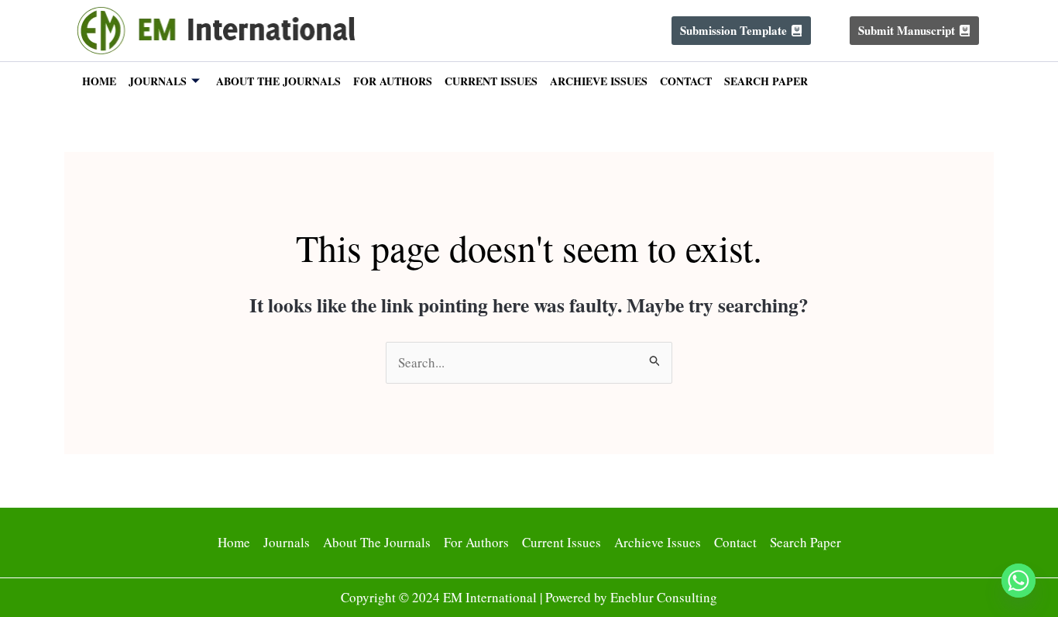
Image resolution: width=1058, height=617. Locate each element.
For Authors (392, 81)
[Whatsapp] (1018, 581)
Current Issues (491, 81)
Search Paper (766, 81)
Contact (686, 81)
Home (99, 81)
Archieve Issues (599, 81)
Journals (158, 81)
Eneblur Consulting (663, 597)
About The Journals (278, 81)
